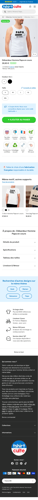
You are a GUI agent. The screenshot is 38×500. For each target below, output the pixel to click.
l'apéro (4, 409)
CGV (28, 492)
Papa (27, 296)
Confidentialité (17, 492)
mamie (10, 411)
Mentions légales (6, 492)
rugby (16, 409)
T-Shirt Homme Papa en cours (12, 214)
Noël (25, 404)
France (11, 67)
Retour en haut (19, 352)
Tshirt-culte (9, 487)
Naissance (13, 296)
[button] (30, 6)
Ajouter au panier (20, 119)
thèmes (12, 381)
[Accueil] (3, 17)
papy (3, 411)
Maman (25, 289)
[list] (19, 38)
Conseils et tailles (29, 88)
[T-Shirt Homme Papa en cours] (13, 196)
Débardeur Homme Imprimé (14, 17)
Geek (12, 289)
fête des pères (14, 407)
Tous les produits (8, 182)
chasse (24, 409)
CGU (24, 492)
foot (10, 409)
